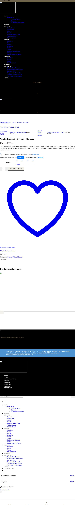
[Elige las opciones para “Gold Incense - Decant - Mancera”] (2, 312)
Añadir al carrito (16, 168)
